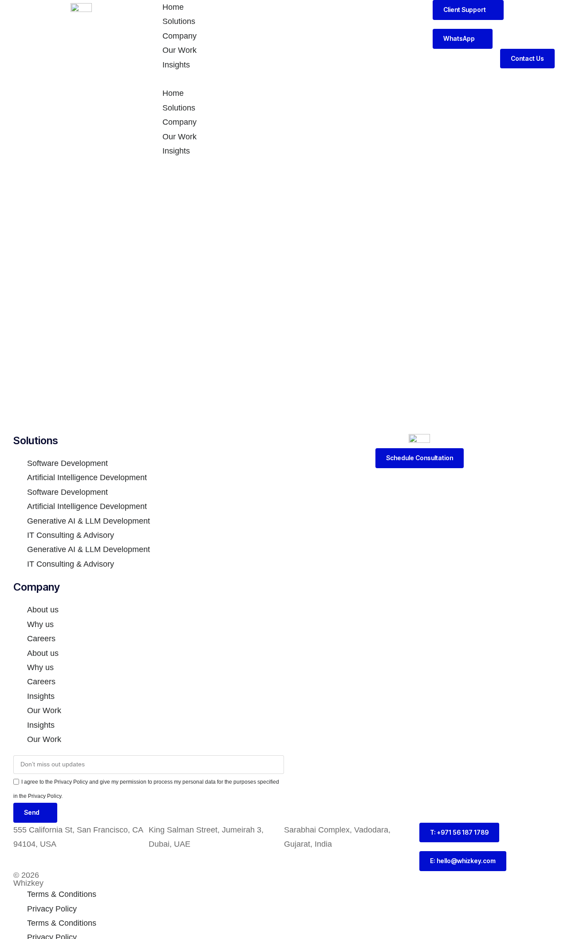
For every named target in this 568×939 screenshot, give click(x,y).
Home (173, 7)
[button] (284, 79)
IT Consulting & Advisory (70, 535)
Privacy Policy (52, 908)
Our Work (179, 50)
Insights (176, 64)
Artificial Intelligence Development (87, 477)
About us (43, 609)
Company (179, 36)
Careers (41, 638)
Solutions (178, 21)
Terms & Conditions (61, 894)
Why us (40, 624)
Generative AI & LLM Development (88, 521)
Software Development (67, 463)
